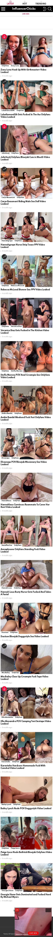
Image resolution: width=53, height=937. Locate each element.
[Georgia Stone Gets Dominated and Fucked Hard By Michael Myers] (26, 877)
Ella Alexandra (7, 717)
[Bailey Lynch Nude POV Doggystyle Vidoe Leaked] (26, 791)
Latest (10, 4)
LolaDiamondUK (8, 110)
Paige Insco (15, 848)
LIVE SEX (25, 14)
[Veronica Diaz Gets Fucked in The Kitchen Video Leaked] (26, 313)
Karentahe (6, 762)
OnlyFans (5, 66)
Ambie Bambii (7, 413)
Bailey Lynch (6, 804)
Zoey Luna (15, 66)
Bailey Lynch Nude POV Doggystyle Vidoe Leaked (26, 808)
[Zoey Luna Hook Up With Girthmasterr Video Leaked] (26, 51)
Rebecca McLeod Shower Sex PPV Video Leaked (25, 290)
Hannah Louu (7, 588)
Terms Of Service (9, 934)
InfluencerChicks (23, 8)
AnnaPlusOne (7, 545)
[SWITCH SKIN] (45, 9)
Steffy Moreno (16, 371)
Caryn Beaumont (8, 197)
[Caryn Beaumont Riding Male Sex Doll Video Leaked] (26, 183)
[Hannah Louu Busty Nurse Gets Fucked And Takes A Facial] (26, 574)
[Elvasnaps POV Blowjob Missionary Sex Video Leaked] (26, 443)
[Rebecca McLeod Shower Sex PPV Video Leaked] (26, 271)
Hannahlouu (6, 500)
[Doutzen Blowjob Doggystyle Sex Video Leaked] (26, 618)
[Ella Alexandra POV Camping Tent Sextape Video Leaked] (26, 703)
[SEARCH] (50, 9)
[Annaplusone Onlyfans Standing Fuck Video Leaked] (26, 531)
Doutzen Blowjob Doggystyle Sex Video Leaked (25, 636)
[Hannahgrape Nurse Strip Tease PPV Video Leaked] (26, 227)
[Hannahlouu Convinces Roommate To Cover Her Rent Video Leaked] (26, 487)
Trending (40, 4)
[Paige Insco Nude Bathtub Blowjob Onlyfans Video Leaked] (26, 833)
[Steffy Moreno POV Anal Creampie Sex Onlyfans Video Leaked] (26, 356)
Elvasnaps (5, 458)
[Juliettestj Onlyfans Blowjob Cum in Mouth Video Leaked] (26, 140)
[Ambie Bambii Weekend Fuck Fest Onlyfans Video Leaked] (26, 400)
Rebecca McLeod (17, 285)
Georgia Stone (7, 890)
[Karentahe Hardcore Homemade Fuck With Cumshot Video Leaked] (26, 747)
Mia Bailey (6, 672)
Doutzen (5, 632)
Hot (24, 4)
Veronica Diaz (16, 326)
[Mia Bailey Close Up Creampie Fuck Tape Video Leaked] (26, 659)
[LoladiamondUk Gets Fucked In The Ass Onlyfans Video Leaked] (26, 96)
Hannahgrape (7, 241)
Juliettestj (5, 153)
